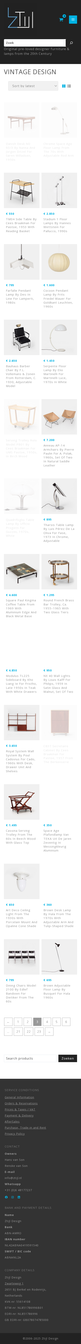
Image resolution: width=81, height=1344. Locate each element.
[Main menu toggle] (73, 19)
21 (18, 1031)
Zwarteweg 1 (14, 1283)
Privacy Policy (15, 1134)
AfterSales (12, 1121)
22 (29, 1031)
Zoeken (68, 1058)
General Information (19, 1097)
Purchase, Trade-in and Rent (25, 1127)
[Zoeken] (71, 43)
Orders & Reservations (21, 1103)
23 (39, 1031)
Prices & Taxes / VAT (20, 1109)
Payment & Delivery (19, 1115)
